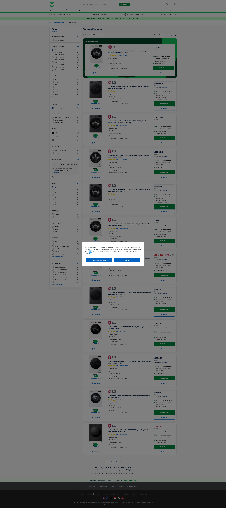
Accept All (127, 260)
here (90, 251)
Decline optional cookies (99, 260)
